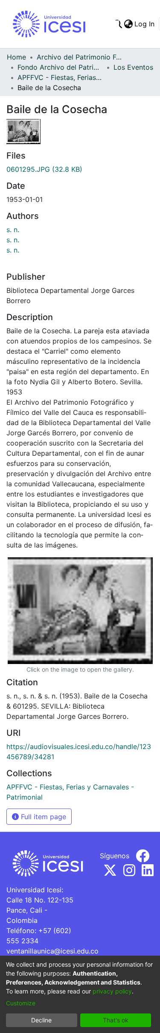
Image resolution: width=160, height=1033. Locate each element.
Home (16, 57)
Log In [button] (144, 24)
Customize (20, 1003)
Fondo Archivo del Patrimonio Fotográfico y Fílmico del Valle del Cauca (60, 67)
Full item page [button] (42, 816)
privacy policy (112, 991)
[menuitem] (128, 24)
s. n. (12, 229)
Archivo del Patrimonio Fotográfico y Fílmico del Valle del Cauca (79, 57)
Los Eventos (133, 67)
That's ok (115, 1020)
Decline (41, 1020)
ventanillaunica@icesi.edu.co (52, 951)
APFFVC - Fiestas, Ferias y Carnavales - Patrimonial (60, 77)
